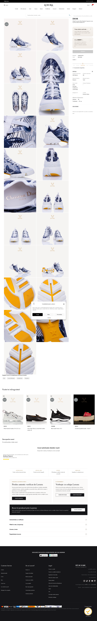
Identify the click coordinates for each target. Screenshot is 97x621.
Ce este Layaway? (78, 509)
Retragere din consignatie (5, 590)
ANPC (50, 588)
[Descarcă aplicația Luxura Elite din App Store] (43, 555)
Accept (37, 314)
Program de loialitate (29, 573)
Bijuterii (41, 8)
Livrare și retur (14, 529)
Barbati (68, 8)
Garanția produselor (29, 593)
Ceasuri (35, 8)
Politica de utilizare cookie (53, 577)
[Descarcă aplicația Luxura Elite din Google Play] (53, 555)
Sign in (88, 5)
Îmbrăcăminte (61, 8)
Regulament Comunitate (53, 574)
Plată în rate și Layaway (16, 524)
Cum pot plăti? (28, 583)
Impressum (49, 317)
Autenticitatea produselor (30, 590)
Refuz (48, 314)
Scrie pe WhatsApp (77, 494)
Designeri (74, 8)
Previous (92, 461)
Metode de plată (4, 573)
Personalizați (59, 314)
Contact (2, 569)
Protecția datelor (51, 580)
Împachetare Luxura (15, 534)
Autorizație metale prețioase (54, 594)
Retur (2, 580)
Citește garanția (19, 498)
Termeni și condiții (52, 569)
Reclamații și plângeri (52, 597)
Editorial (80, 8)
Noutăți (16, 8)
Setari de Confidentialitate (53, 586)
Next (93, 461)
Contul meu (3, 583)
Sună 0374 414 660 (63, 494)
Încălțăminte (47, 8)
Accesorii (54, 8)
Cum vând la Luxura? (5, 586)
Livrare (2, 576)
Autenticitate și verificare (16, 519)
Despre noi (28, 569)
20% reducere (23, 8)
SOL (49, 591)
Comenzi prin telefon (29, 580)
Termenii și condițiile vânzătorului (55, 572)
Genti (30, 8)
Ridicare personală (29, 576)
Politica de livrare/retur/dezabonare (55, 583)
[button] (64, 304)
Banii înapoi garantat (29, 586)
